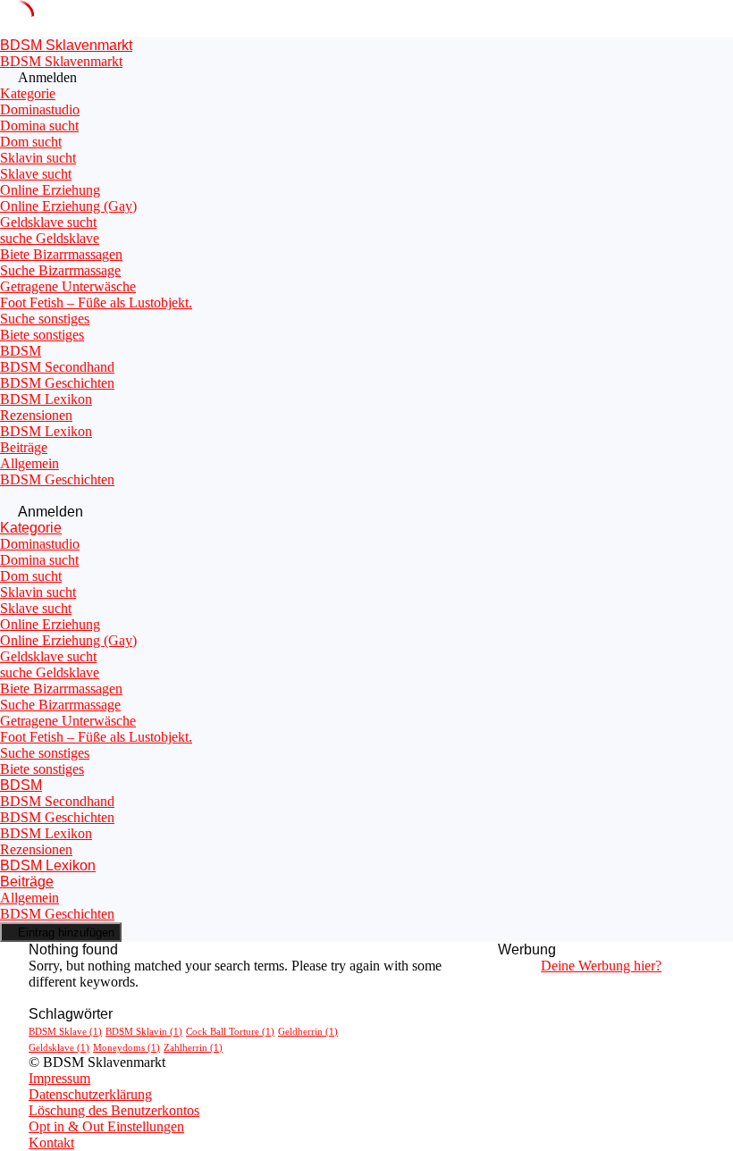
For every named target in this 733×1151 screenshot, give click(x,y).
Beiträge (23, 447)
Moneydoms (126, 1048)
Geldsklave (59, 1048)
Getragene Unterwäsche (68, 286)
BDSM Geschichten (57, 383)
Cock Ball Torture (230, 1032)
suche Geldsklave (49, 238)
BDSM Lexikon (46, 399)
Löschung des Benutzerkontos (114, 1110)
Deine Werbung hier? (601, 965)
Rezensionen (36, 415)
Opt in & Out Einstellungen (106, 1126)
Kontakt (51, 1142)
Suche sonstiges (44, 318)
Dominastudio (40, 109)
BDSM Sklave (65, 1032)
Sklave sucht (36, 173)
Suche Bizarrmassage (60, 270)
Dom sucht (31, 141)
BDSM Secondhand (57, 366)
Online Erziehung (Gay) (68, 206)
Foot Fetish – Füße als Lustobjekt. (96, 302)
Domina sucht (39, 125)
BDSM (20, 350)
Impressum (59, 1078)
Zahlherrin (193, 1048)
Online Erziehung (50, 189)
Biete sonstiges (42, 334)
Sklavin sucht (38, 157)
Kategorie (27, 93)
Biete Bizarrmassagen (61, 254)
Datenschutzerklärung (90, 1094)
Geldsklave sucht (48, 222)
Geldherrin (308, 1032)
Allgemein (29, 463)
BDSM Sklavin (143, 1032)
